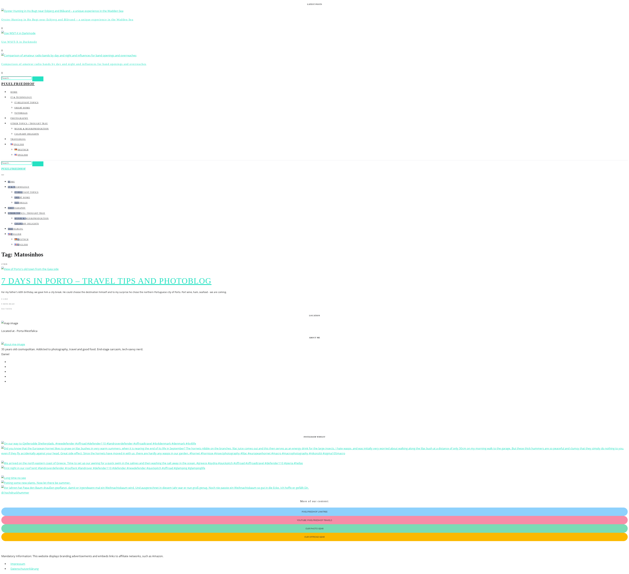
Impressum (17, 564)
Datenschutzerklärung (24, 569)
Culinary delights (26, 134)
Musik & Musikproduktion (31, 129)
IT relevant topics (26, 102)
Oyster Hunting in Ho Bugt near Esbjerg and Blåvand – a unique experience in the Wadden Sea (67, 19)
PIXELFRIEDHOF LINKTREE (314, 511)
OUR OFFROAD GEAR (314, 536)
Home (13, 92)
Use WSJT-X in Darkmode (19, 41)
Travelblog (18, 139)
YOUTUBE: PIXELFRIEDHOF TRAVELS (314, 520)
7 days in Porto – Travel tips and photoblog (106, 280)
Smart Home (22, 108)
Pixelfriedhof (18, 84)
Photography (19, 118)
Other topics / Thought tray (29, 123)
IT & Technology (21, 97)
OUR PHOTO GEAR (314, 528)
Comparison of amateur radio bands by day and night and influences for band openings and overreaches (73, 64)
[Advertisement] (99, 410)
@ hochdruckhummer (15, 492)
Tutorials (21, 113)
